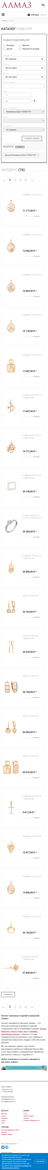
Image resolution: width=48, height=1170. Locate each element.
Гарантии (4, 1132)
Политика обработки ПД (31, 1120)
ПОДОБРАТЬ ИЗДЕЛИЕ (31, 138)
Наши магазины (28, 1116)
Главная (4, 20)
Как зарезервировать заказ (10, 1130)
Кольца (43, 1029)
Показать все (8, 994)
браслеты (5, 1031)
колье (20, 1031)
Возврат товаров (6, 1134)
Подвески (4, 1118)
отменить (19, 147)
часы (25, 1031)
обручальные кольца (10, 1034)
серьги (14, 1031)
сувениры (33, 1031)
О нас (25, 1114)
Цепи (2, 1123)
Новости (26, 1118)
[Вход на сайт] (42, 5)
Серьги (3, 1120)
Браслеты (4, 1114)
